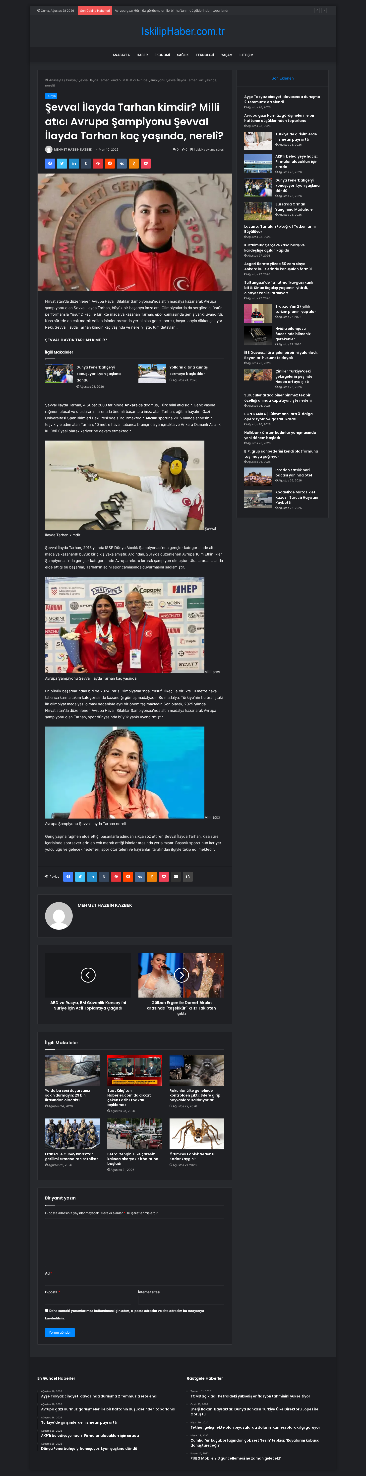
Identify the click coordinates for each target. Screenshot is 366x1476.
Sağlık (183, 55)
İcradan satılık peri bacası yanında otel (293, 472)
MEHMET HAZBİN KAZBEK (73, 149)
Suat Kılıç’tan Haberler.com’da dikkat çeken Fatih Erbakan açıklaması (129, 1097)
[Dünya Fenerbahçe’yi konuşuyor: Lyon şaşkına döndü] (59, 373)
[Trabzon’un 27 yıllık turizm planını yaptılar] (258, 313)
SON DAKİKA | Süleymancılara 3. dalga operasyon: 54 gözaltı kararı (278, 416)
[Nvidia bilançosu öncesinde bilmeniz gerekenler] (258, 335)
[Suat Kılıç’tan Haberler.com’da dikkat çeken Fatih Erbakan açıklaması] (134, 1070)
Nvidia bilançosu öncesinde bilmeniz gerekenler (293, 334)
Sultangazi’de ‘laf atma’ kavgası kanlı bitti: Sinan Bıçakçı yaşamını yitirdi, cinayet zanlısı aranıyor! (278, 287)
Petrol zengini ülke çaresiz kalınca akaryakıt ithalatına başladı (132, 1159)
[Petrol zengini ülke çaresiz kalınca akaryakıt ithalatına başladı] (134, 1133)
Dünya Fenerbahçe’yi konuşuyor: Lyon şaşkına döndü (98, 374)
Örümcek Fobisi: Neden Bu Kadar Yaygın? (193, 1156)
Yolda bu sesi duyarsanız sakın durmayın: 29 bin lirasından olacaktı (67, 1095)
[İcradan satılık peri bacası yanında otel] (258, 476)
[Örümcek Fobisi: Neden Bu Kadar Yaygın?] (197, 1133)
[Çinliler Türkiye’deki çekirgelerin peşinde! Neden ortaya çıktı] (258, 378)
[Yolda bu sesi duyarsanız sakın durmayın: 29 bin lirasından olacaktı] (72, 1070)
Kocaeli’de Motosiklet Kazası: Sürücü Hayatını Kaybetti (296, 497)
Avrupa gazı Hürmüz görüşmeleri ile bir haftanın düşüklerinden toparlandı (279, 118)
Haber (142, 55)
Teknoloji (205, 55)
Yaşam (227, 55)
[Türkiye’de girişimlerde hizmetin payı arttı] (258, 141)
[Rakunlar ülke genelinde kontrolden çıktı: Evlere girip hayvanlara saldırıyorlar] (197, 1070)
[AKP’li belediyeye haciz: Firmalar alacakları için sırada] (258, 163)
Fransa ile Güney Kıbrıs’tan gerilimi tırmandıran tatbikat (71, 1156)
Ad (48, 1273)
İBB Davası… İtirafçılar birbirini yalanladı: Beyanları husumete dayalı (281, 355)
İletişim (246, 55)
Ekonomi (162, 55)
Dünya (71, 80)
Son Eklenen (283, 78)
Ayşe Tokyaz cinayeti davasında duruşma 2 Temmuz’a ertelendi (282, 99)
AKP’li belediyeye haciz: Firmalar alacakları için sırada (296, 161)
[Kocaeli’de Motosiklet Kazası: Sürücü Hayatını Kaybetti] (258, 499)
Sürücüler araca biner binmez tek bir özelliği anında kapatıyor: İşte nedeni (278, 398)
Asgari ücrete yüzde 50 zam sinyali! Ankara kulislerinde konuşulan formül (278, 266)
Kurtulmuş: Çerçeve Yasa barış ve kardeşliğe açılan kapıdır (274, 248)
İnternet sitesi (149, 1292)
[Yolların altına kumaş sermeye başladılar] (152, 373)
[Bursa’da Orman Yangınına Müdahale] (258, 211)
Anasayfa (121, 55)
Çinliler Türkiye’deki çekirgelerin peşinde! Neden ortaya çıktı (294, 376)
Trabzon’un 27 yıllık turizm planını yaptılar (295, 309)
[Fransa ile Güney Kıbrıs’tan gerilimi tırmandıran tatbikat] (72, 1133)
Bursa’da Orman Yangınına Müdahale (294, 207)
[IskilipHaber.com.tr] (183, 31)
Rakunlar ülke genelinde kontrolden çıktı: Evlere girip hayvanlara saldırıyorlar (195, 1095)
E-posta (52, 1292)
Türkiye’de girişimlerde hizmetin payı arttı (146, 10)
